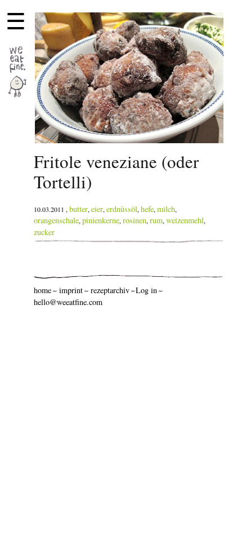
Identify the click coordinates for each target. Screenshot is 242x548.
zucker (44, 232)
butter (78, 209)
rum (156, 220)
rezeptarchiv (110, 290)
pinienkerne (100, 220)
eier (97, 209)
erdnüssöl (121, 209)
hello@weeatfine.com (68, 302)
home (42, 290)
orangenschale (56, 220)
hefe (147, 209)
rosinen (134, 220)
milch (166, 209)
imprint (71, 290)
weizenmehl (185, 220)
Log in (146, 290)
